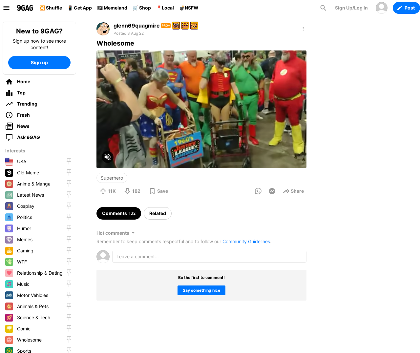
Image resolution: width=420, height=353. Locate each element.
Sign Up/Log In (351, 7)
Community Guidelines (246, 241)
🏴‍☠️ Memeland (112, 7)
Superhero (112, 178)
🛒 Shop (142, 7)
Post (410, 7)
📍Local (165, 7)
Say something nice (201, 290)
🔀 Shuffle (50, 7)
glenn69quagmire (137, 25)
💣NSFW (189, 7)
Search (323, 8)
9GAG (25, 8)
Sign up (39, 62)
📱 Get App (79, 7)
